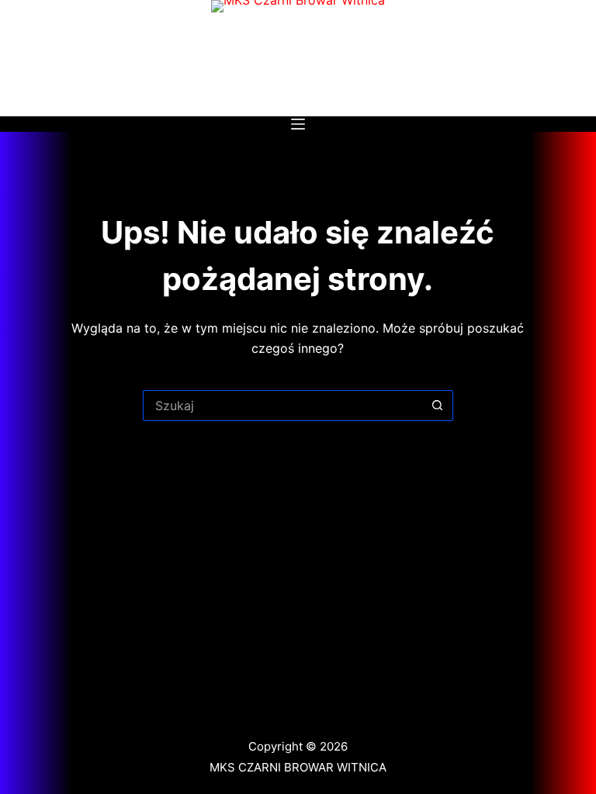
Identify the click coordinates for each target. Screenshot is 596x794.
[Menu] (298, 124)
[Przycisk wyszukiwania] (437, 405)
